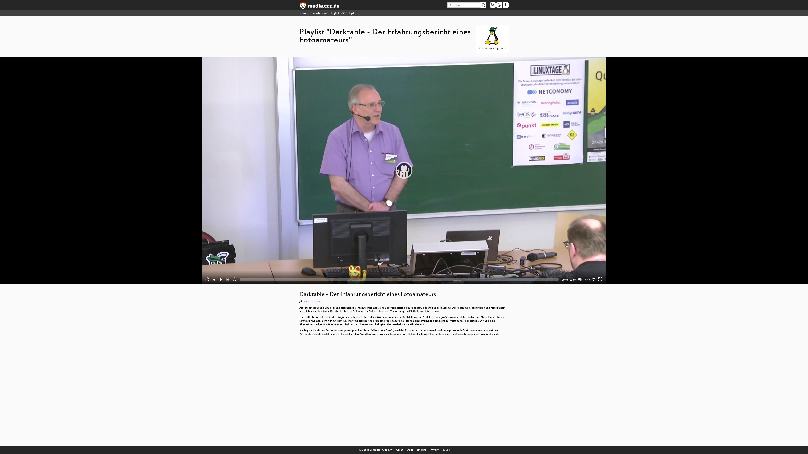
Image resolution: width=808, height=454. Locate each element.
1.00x (587, 279)
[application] (404, 170)
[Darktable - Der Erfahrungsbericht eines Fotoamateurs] (593, 279)
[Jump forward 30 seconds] (234, 279)
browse (304, 13)
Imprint (421, 450)
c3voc (446, 450)
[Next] (227, 279)
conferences (321, 13)
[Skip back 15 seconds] (207, 279)
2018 (344, 13)
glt (335, 13)
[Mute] (580, 279)
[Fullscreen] (600, 279)
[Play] (404, 170)
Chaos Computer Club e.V (377, 450)
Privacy (434, 450)
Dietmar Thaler (312, 301)
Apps (410, 450)
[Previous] (214, 279)
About (399, 450)
